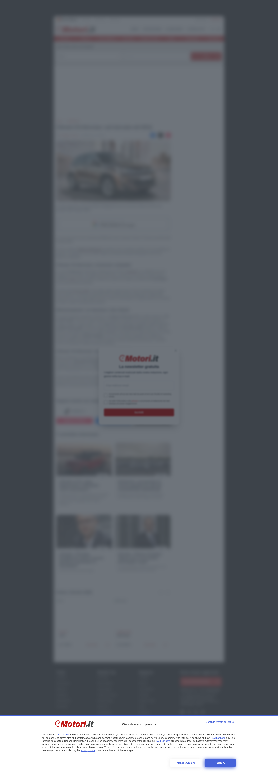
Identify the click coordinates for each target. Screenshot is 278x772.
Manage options (186, 763)
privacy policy (87, 750)
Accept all (220, 763)
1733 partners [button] (62, 734)
